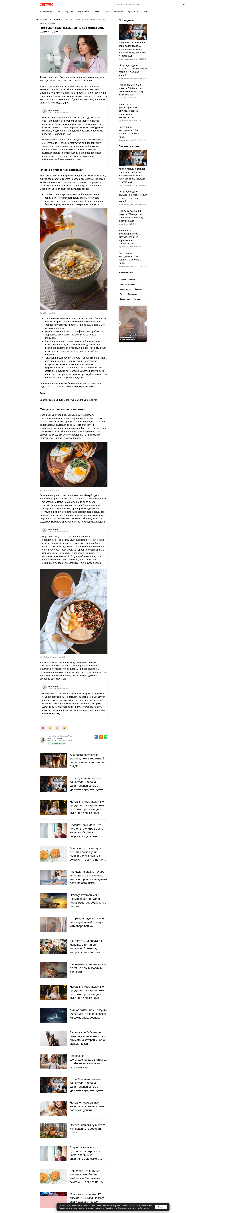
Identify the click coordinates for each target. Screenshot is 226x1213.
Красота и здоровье (65, 12)
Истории (146, 12)
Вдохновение (133, 12)
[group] (133, 324)
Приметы (97, 12)
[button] (145, 323)
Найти (184, 4)
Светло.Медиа (41, 19)
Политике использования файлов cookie (133, 1208)
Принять (161, 1207)
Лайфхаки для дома (47, 12)
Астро (107, 12)
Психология (118, 12)
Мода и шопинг (83, 12)
